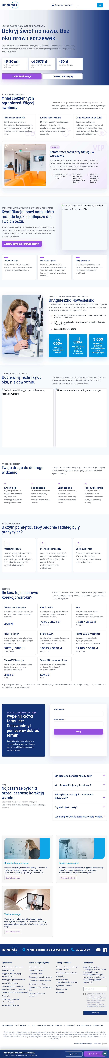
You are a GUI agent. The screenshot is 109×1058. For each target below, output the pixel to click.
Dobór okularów (8, 970)
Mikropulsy (60, 976)
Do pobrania (69, 1025)
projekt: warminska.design (83, 1044)
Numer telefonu (59, 720)
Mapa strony (24, 1025)
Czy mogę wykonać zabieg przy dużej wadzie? (79, 816)
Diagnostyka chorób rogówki (40, 980)
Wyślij (78, 732)
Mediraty (59, 1025)
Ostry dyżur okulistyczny (64, 5)
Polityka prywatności (10, 1025)
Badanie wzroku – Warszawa (12, 967)
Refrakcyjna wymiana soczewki (13, 980)
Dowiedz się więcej (63, 76)
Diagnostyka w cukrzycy (38, 984)
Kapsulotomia (61, 989)
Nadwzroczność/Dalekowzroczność (15, 992)
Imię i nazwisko (59, 709)
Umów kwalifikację (21, 76)
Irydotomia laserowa (64, 986)
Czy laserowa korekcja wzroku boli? (73, 775)
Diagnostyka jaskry (36, 970)
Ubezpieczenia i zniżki (45, 1025)
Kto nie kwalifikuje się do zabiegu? (73, 785)
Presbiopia (6, 996)
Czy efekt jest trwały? (66, 807)
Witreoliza (60, 992)
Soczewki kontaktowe (10, 983)
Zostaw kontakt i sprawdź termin (21, 243)
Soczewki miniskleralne (10, 1005)
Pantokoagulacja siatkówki (66, 973)
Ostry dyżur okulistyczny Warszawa (89, 1025)
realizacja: (97, 1044)
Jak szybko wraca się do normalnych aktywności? (74, 796)
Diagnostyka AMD (35, 974)
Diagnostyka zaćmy (36, 967)
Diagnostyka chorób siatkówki (40, 977)
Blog (33, 1025)
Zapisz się (95, 1013)
